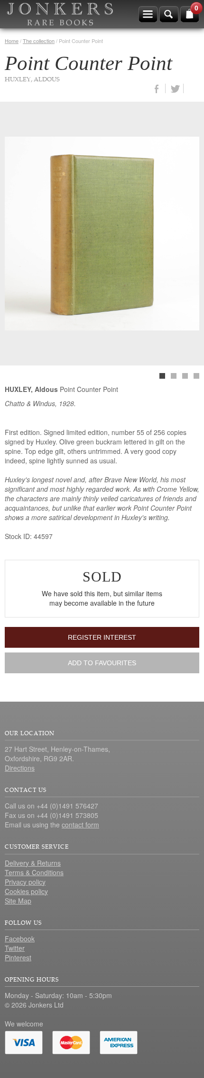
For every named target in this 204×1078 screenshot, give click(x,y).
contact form (80, 824)
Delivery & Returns (33, 863)
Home (12, 40)
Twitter (15, 948)
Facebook (20, 938)
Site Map (18, 900)
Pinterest (18, 957)
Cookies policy (26, 891)
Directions (20, 768)
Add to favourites (102, 663)
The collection (39, 40)
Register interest (102, 637)
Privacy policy (25, 882)
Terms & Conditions (34, 872)
